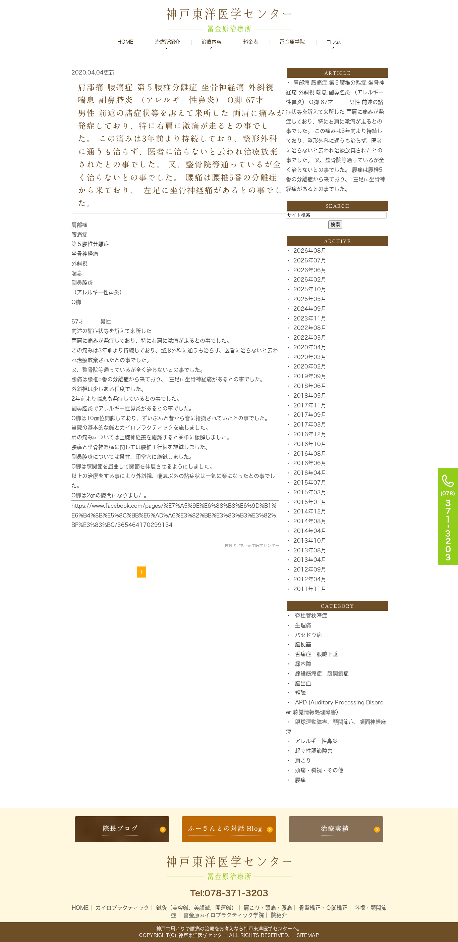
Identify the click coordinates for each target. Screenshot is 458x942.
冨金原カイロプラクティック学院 (223, 915)
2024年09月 (309, 308)
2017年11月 (309, 405)
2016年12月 (309, 434)
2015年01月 (309, 502)
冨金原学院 (292, 41)
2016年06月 (309, 463)
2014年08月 (309, 521)
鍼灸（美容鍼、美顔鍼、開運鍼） (196, 907)
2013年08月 (309, 550)
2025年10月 (309, 289)
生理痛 (303, 625)
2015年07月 (309, 482)
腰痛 (300, 780)
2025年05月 (309, 299)
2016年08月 (309, 453)
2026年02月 (309, 279)
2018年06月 (309, 386)
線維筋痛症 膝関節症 (322, 673)
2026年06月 (309, 270)
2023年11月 (309, 318)
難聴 (300, 692)
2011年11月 (309, 589)
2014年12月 (309, 511)
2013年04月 (309, 559)
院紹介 (279, 915)
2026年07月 (309, 260)
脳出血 (303, 683)
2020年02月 (309, 366)
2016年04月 (309, 473)
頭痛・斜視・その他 (319, 770)
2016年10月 (309, 444)
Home (125, 41)
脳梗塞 (303, 644)
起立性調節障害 (314, 750)
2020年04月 (309, 347)
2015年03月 (309, 492)
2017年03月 (309, 424)
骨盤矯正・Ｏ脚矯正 (323, 907)
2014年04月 (309, 531)
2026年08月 (309, 250)
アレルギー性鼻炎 (316, 741)
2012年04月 (309, 579)
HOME (80, 907)
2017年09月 (309, 414)
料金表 (250, 41)
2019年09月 (309, 376)
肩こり (303, 760)
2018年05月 (309, 395)
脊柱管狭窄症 (311, 615)
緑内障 (303, 663)
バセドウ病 (308, 635)
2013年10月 (309, 540)
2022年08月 (309, 328)
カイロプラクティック (122, 907)
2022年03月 (309, 337)
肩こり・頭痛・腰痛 (268, 907)
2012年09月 (309, 569)
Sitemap (307, 935)
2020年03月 (309, 357)
